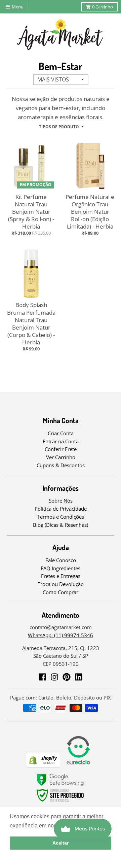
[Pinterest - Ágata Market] (67, 677)
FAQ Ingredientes (60, 568)
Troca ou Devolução (61, 584)
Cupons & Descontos (61, 465)
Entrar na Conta (61, 441)
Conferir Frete (61, 449)
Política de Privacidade (61, 508)
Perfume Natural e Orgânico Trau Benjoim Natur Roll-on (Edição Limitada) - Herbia (90, 211)
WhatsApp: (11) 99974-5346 (60, 635)
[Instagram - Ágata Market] (54, 677)
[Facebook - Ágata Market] (42, 677)
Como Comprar (60, 592)
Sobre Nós (61, 500)
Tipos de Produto (59, 126)
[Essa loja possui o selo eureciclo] (78, 765)
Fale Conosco (60, 560)
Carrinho (102, 7)
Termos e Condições (60, 516)
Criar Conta (61, 433)
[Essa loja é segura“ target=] (60, 802)
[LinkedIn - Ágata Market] (79, 677)
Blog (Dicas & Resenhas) (60, 524)
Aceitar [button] (60, 843)
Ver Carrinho (60, 457)
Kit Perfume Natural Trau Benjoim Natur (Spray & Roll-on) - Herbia (31, 211)
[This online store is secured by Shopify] (43, 765)
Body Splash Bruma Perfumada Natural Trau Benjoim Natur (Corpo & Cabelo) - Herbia (31, 323)
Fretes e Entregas (60, 576)
